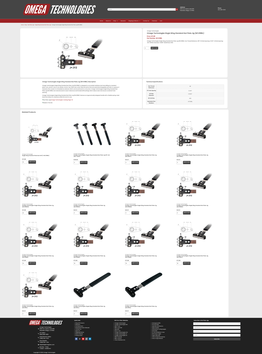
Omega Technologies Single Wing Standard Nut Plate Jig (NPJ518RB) (141, 256)
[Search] (177, 9)
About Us (108, 21)
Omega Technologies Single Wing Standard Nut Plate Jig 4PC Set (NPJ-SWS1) (92, 155)
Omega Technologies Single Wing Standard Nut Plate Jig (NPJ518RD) (89, 256)
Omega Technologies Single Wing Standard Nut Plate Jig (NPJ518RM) (141, 206)
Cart (161, 21)
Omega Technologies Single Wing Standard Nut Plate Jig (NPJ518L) (38, 307)
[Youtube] (83, 338)
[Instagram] (79, 338)
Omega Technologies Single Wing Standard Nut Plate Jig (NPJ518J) (89, 307)
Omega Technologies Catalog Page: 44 (62, 100)
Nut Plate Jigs (31, 24)
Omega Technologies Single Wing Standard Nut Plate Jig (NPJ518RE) (38, 256)
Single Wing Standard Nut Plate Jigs (43, 24)
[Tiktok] (86, 338)
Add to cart (154, 48)
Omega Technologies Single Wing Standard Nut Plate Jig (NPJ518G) (141, 307)
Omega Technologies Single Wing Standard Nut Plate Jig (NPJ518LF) (192, 256)
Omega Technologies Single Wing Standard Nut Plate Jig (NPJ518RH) (192, 206)
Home (101, 21)
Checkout (154, 21)
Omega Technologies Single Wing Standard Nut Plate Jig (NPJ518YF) (141, 155)
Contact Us (146, 21)
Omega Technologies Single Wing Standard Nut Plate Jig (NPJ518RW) (38, 206)
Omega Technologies (153, 31)
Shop (114, 21)
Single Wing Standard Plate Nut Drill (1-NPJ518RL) (35, 155)
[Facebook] (76, 338)
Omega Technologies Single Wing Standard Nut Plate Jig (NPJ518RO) (89, 206)
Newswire (123, 21)
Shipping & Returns (133, 21)
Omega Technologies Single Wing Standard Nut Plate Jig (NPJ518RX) (192, 155)
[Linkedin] (90, 338)
